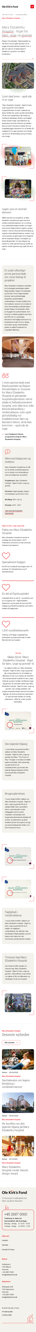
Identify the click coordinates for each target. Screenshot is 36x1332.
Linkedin (5, 1240)
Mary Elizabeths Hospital (11, 18)
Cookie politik (7, 1315)
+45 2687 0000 (15, 1214)
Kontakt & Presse (8, 1250)
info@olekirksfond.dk (9, 1275)
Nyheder (5, 1245)
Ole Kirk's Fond (7, 15)
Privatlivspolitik (7, 1312)
